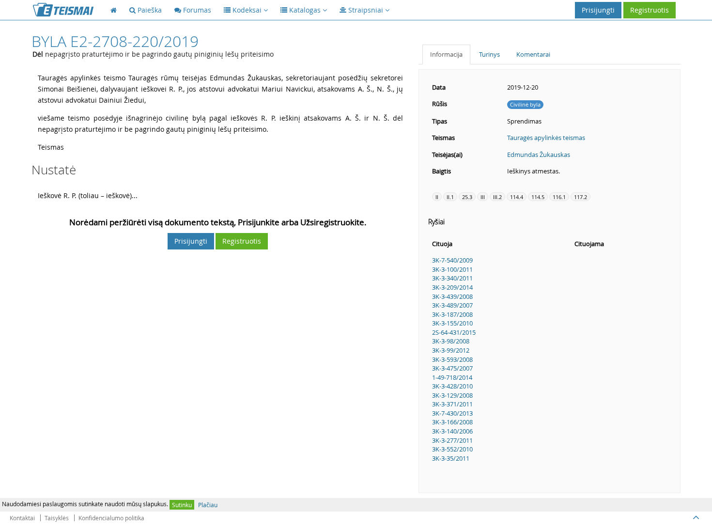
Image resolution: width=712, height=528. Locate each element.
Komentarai (533, 54)
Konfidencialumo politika (111, 517)
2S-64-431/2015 (454, 332)
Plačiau (207, 505)
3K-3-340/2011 (452, 278)
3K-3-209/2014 (452, 287)
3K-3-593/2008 (452, 359)
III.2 (497, 197)
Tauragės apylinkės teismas (546, 137)
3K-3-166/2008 (452, 422)
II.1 (450, 197)
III (482, 197)
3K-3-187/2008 (452, 314)
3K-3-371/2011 (452, 404)
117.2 (580, 197)
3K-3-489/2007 (452, 305)
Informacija (446, 54)
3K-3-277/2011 (452, 440)
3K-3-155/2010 (452, 323)
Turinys (489, 54)
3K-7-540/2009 (452, 260)
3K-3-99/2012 (450, 350)
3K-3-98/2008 (450, 341)
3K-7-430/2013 (452, 413)
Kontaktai (22, 517)
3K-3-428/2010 (452, 386)
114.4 (516, 197)
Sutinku (182, 505)
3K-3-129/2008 (452, 395)
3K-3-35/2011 (450, 458)
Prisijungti (598, 10)
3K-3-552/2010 (452, 449)
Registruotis (649, 10)
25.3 (467, 197)
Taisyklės (57, 517)
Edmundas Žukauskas (538, 154)
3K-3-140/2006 (452, 431)
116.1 (559, 197)
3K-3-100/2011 (452, 269)
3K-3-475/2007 (452, 368)
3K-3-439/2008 (452, 296)
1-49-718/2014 (452, 377)
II (436, 197)
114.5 (537, 197)
